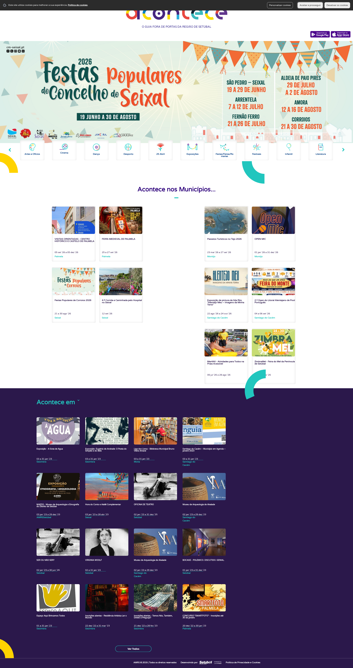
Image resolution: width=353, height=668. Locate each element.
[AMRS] (205, 662)
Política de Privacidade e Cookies (243, 662)
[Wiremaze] (218, 662)
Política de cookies (78, 5)
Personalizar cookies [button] (280, 5)
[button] (9, 150)
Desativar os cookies (337, 5)
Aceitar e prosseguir (310, 5)
